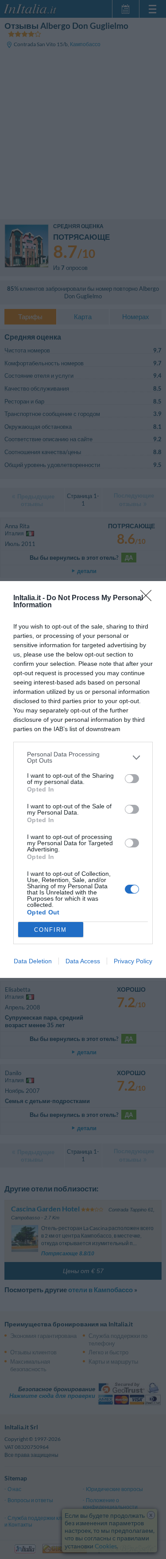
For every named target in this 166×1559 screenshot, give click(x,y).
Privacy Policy (133, 961)
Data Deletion (33, 961)
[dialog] (83, 779)
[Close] (148, 598)
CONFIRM (50, 929)
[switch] (132, 778)
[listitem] (83, 757)
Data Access (83, 961)
